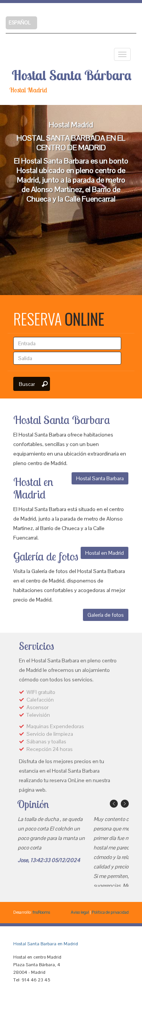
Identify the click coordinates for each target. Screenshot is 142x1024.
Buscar (27, 384)
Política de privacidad (110, 912)
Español (20, 22)
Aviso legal (80, 912)
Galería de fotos (105, 614)
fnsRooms (41, 912)
